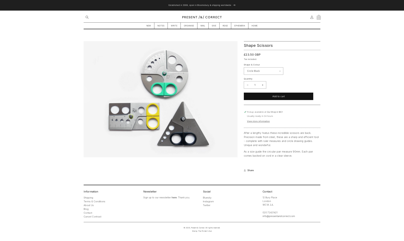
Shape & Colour (252, 64)
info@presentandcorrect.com (279, 216)
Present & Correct (197, 228)
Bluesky (207, 197)
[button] (87, 17)
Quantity (248, 78)
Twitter (206, 205)
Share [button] (250, 170)
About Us (89, 205)
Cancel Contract (92, 216)
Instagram (208, 201)
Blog (86, 209)
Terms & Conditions (94, 201)
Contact (88, 212)
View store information (258, 121)
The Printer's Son (205, 231)
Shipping (88, 197)
